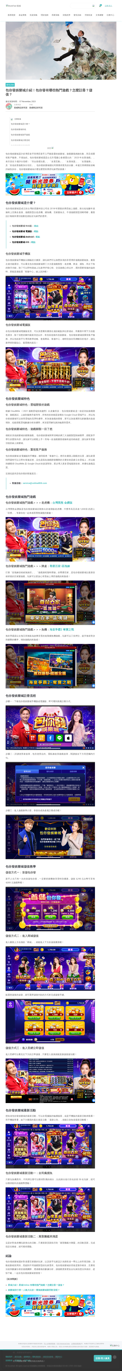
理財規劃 (44, 15)
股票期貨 (11, 15)
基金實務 (22, 15)
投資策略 (33, 15)
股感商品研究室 (20, 108)
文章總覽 (99, 15)
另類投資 (88, 15)
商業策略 (55, 15)
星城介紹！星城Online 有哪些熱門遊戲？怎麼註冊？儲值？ (36, 1285)
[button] (41, 1314)
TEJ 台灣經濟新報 (49, 1344)
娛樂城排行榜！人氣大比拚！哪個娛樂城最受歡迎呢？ (34, 1290)
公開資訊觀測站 (76, 1344)
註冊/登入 (108, 6)
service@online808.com (35, 483)
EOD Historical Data (63, 1344)
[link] (50, 184)
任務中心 (110, 15)
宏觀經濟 (66, 15)
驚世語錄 (77, 15)
